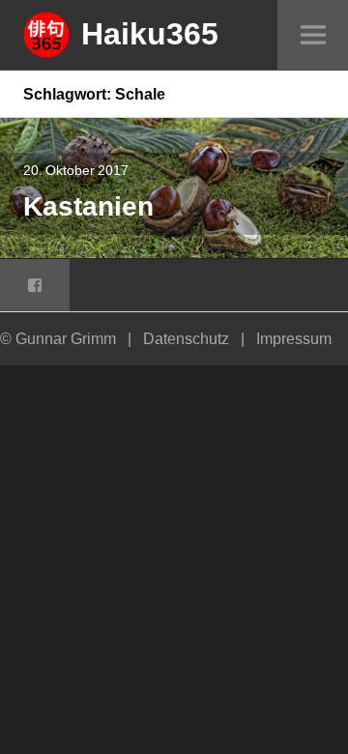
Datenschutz (186, 338)
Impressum (294, 338)
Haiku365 (149, 33)
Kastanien (88, 205)
